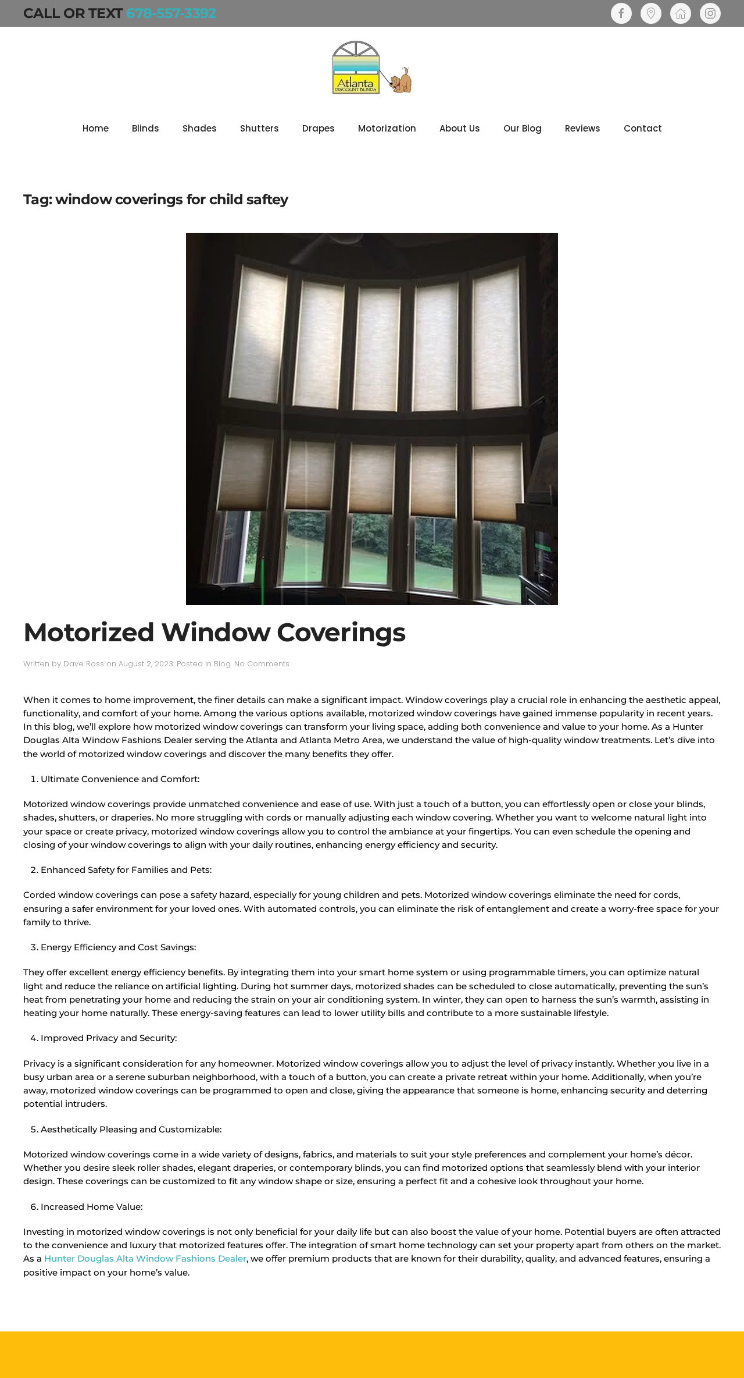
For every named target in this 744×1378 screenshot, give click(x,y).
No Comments (261, 663)
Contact (643, 128)
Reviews (582, 128)
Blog (222, 663)
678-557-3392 (171, 13)
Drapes (318, 128)
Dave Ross (83, 663)
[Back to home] (372, 67)
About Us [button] (459, 128)
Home (96, 128)
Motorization (387, 128)
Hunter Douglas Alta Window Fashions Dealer (145, 1258)
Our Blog (522, 128)
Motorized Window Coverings (214, 632)
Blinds (145, 128)
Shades (200, 128)
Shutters (259, 128)
